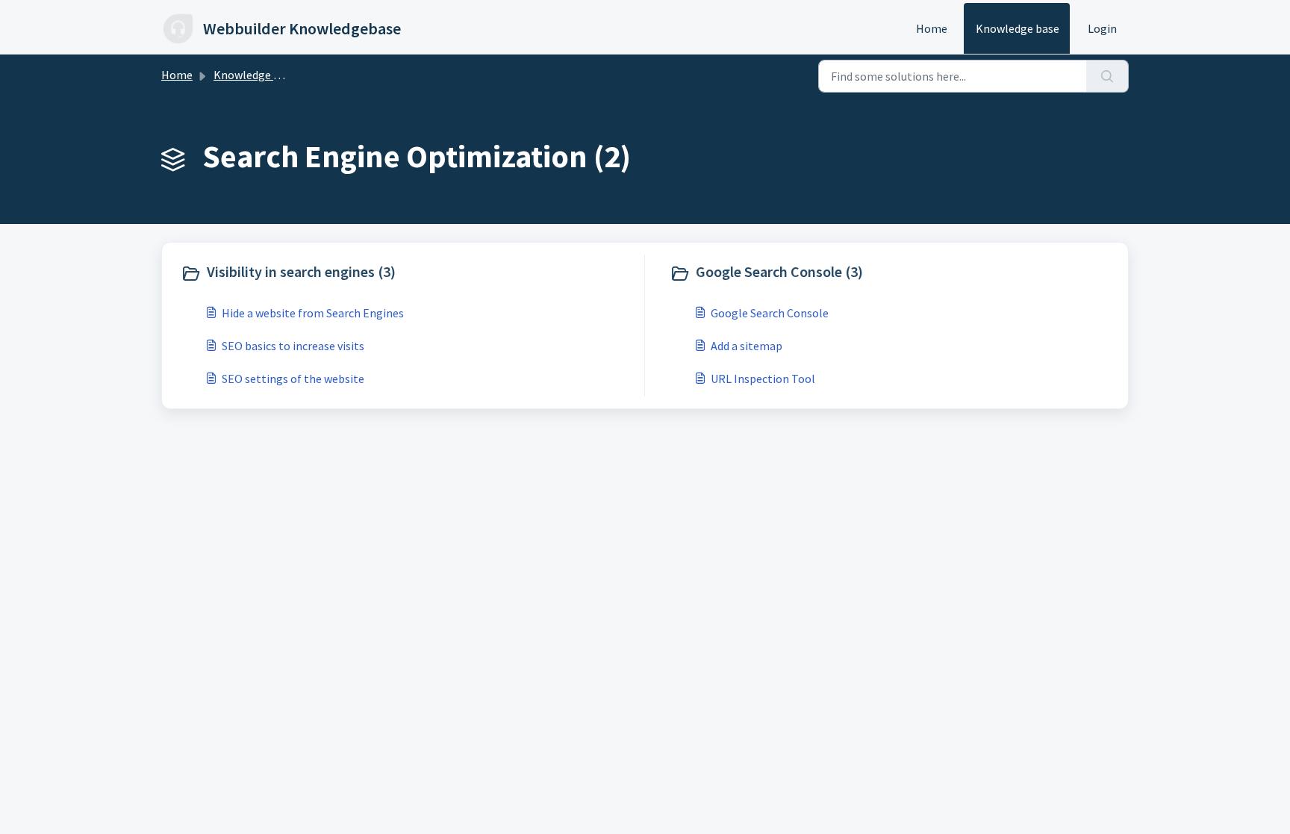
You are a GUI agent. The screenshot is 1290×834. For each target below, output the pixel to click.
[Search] (1107, 76)
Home (931, 28)
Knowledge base (1017, 28)
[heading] (409, 273)
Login (1102, 28)
